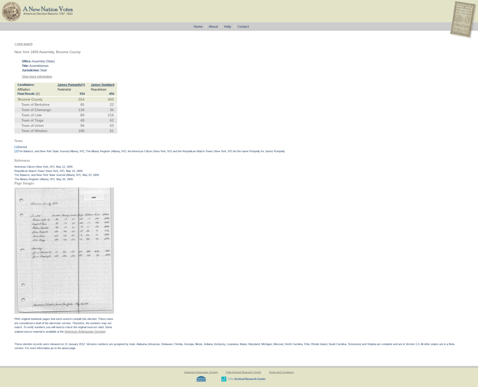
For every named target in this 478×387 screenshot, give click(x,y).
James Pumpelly (69, 85)
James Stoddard (102, 85)
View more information (37, 76)
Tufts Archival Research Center (243, 372)
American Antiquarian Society (84, 331)
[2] (38, 94)
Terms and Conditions (281, 372)
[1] (83, 85)
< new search (23, 44)
